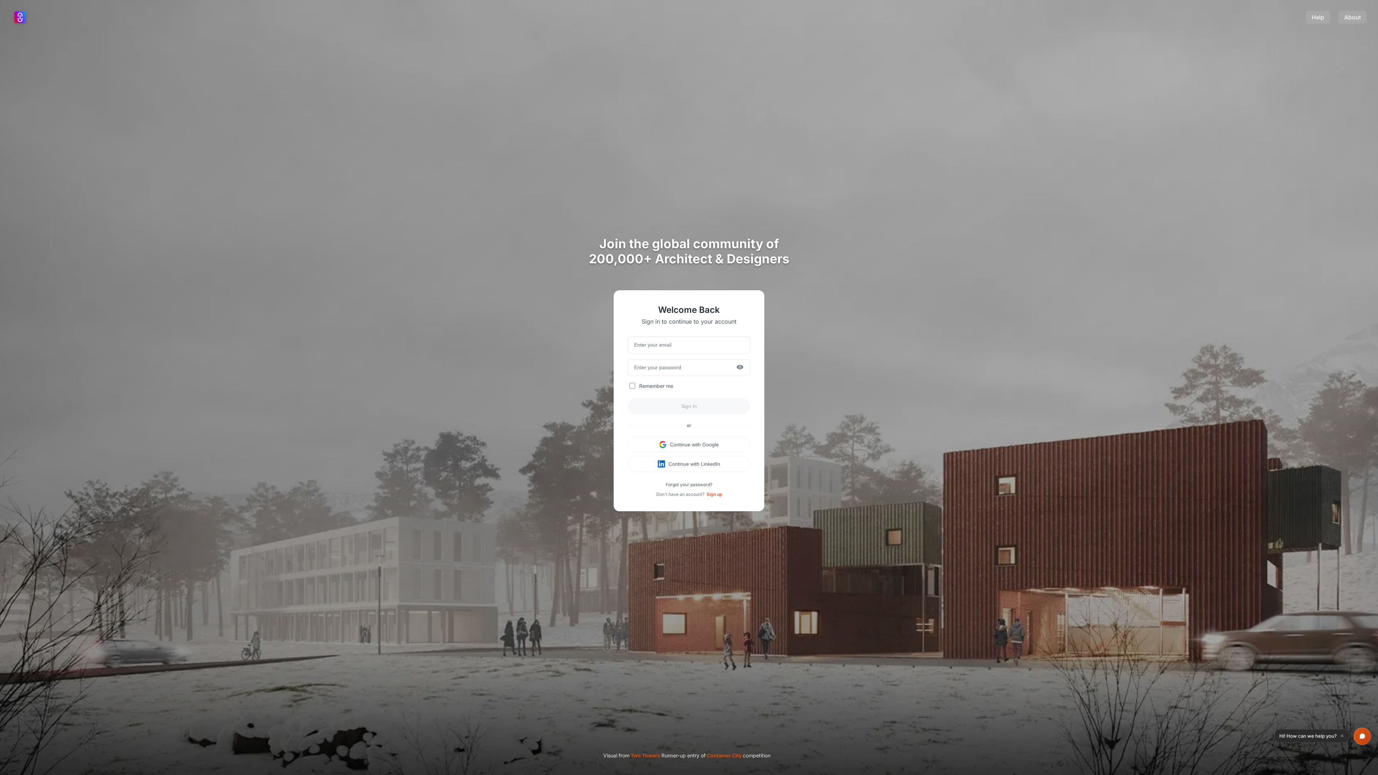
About (1352, 17)
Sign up (714, 494)
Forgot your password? (689, 484)
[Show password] (740, 367)
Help (1318, 17)
